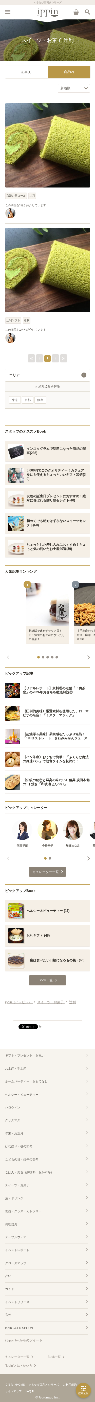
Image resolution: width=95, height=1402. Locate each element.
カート (76, 12)
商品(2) (69, 72)
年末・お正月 (14, 1133)
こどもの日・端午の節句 (22, 1159)
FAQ (28, 1391)
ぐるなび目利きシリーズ (43, 1384)
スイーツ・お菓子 (17, 1185)
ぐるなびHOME (15, 1384)
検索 (87, 12)
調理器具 (11, 1224)
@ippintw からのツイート (24, 1340)
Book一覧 (54, 1357)
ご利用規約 (70, 1384)
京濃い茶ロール (16, 195)
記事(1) (26, 72)
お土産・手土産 (15, 1068)
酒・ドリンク (14, 1198)
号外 (8, 1315)
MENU (8, 12)
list (40, 1026)
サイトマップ (13, 1391)
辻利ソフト (13, 320)
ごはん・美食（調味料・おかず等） (29, 1172)
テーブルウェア (15, 1237)
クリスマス (12, 1120)
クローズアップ (15, 1263)
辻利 (32, 195)
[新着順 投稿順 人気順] (74, 88)
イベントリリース (17, 1302)
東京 (15, 400)
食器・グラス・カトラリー (23, 1211)
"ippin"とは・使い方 (18, 1365)
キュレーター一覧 (17, 1357)
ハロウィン (12, 1107)
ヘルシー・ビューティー (22, 1094)
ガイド (9, 1289)
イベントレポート (17, 1250)
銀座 (40, 400)
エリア (14, 375)
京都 (28, 400)
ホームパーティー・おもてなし (26, 1081)
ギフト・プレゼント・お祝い (25, 1055)
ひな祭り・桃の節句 (18, 1146)
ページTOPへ (47, 1014)
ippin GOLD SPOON (19, 1328)
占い (8, 1276)
